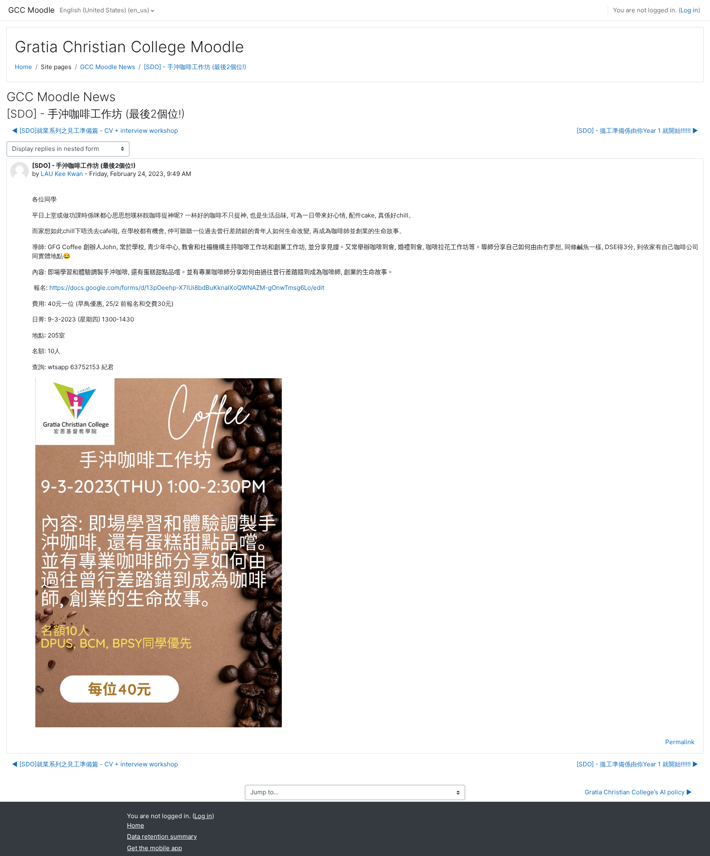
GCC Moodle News (107, 67)
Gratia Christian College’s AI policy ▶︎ (638, 792)
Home (23, 67)
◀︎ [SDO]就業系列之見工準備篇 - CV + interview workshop (95, 130)
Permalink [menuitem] (679, 742)
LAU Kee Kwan (62, 174)
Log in (689, 10)
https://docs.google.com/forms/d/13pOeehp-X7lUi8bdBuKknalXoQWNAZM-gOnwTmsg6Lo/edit (186, 288)
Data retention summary (162, 836)
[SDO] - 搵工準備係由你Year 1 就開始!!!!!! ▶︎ (637, 130)
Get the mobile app (154, 848)
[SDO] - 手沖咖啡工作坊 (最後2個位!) (195, 67)
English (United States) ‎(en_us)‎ (104, 10)
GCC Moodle (31, 10)
